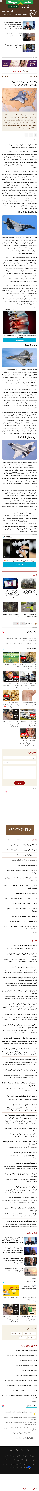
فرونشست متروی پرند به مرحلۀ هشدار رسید (21, 1197)
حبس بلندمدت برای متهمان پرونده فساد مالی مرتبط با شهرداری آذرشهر (19, 1396)
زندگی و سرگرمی (7, 14)
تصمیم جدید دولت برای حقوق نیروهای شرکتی (21, 921)
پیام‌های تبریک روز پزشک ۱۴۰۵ (26, 855)
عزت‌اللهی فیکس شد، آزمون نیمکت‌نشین (23, 845)
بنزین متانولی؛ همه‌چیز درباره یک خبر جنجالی (13, 46)
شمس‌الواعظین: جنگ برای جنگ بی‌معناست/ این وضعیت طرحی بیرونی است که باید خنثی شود (21, 1116)
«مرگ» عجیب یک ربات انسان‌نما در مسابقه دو (30, 615)
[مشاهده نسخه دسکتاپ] (8, 10)
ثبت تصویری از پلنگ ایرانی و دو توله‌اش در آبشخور (19, 1038)
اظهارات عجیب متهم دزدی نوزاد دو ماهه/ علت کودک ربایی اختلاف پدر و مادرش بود (20, 1026)
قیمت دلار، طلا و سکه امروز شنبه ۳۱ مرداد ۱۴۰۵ (21, 1096)
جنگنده (16, 624)
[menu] (3, 10)
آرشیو (18, 1456)
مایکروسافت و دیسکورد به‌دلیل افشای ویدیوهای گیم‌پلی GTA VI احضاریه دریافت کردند (12, 594)
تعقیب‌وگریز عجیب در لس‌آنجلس (25, 1163)
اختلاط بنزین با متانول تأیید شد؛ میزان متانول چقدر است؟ (20, 1129)
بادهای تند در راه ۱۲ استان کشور (25, 893)
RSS (5, 1460)
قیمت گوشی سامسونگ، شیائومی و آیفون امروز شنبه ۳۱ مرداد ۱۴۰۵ (20, 1142)
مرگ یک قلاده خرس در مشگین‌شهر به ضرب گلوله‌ (20, 898)
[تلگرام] (11, 1450)
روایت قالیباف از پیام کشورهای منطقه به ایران (21, 1004)
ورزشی (20, 14)
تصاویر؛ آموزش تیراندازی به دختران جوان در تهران (14, 35)
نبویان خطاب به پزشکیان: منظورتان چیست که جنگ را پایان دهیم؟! (19, 1084)
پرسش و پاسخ (30, 1460)
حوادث (15, 14)
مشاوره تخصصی (19, 340)
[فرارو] (33, 13)
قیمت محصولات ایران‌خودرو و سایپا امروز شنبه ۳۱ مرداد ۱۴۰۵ (21, 1175)
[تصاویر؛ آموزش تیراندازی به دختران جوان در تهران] (29, 37)
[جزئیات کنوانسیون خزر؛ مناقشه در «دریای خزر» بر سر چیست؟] (30, 1271)
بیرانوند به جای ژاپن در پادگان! (25, 1187)
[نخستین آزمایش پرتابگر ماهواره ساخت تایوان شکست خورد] (28, 583)
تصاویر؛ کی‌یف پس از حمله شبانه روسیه (23, 1104)
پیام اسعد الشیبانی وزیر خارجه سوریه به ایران (21, 1221)
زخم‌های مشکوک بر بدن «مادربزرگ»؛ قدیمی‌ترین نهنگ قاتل (21, 1380)
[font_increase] (35, 135)
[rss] (28, 1450)
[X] (22, 1450)
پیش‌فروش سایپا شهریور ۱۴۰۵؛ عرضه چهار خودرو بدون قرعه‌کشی (19, 992)
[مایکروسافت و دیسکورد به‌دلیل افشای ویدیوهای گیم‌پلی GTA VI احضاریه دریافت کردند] (10, 583)
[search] (12, 11)
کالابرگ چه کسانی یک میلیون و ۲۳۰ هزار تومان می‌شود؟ (22, 955)
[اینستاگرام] (17, 1450)
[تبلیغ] (19, 4)
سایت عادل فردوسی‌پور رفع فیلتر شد (24, 1152)
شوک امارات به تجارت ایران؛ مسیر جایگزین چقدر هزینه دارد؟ (21, 1209)
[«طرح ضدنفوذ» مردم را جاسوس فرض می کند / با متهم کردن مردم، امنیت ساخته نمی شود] (30, 1261)
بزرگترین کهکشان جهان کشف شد (11, 615)
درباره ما (32, 1456)
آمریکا (23, 624)
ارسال (19, 783)
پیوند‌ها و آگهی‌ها (9, 1456)
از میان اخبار (33, 575)
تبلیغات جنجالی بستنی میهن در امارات (23, 903)
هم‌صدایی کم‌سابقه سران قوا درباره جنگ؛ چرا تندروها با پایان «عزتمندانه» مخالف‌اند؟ (20, 978)
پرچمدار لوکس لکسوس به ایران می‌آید (23, 916)
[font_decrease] (26, 135)
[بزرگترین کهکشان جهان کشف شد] (10, 607)
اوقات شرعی (20, 1460)
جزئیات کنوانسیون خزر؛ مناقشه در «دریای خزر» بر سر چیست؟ (13, 1269)
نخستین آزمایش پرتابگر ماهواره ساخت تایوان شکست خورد (29, 593)
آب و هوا (12, 1460)
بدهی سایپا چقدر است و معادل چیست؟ (22, 1059)
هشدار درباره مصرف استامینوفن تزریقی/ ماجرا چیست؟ (22, 1385)
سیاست (25, 14)
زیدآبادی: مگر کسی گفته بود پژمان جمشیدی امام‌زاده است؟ (20, 1071)
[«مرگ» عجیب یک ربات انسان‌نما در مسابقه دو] (28, 607)
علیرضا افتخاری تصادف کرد (26, 865)
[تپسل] (3, 309)
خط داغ (34, 941)
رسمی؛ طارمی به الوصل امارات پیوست (23, 860)
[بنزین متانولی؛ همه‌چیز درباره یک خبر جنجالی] (29, 48)
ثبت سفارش (19, 564)
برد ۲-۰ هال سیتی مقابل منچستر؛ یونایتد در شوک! (20, 850)
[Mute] (7, 556)
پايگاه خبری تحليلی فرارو (16, 1464)
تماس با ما (25, 1456)
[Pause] (5, 556)
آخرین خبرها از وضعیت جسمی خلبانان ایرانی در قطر (19, 1049)
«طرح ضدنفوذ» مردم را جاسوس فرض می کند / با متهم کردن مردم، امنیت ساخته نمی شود (12, 1260)
